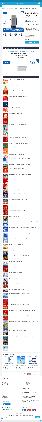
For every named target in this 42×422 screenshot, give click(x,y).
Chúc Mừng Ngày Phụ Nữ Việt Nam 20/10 (16, 244)
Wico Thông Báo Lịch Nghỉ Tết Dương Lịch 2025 (17, 210)
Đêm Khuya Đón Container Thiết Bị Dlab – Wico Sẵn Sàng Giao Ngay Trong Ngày (22, 255)
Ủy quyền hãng (5, 383)
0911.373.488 (32, 396)
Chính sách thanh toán (25, 382)
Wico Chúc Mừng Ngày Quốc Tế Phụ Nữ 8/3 (16, 154)
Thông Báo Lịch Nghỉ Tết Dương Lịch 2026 (16, 113)
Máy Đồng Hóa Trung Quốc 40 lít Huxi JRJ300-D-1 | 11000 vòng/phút (17, 418)
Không (26, 39)
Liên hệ (3, 387)
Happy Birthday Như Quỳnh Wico (14, 278)
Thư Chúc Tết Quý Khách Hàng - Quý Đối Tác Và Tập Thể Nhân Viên (20, 185)
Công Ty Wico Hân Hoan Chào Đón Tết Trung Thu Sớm (18, 289)
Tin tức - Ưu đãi (5, 384)
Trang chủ (4, 379)
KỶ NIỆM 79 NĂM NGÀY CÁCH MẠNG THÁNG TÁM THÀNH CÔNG (20, 315)
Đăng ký (37, 417)
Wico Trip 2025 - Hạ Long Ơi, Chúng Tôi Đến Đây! (17, 124)
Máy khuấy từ (4, 396)
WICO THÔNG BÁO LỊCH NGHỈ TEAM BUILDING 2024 (18, 346)
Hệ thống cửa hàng (36, 0)
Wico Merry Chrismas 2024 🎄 (14, 216)
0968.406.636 (26, 396)
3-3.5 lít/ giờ (27, 35)
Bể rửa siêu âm (4, 393)
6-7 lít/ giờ (32, 35)
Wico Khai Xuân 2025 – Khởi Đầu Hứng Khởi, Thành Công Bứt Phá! (20, 164)
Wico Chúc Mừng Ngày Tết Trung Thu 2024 (16, 283)
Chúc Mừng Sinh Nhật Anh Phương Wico (15, 261)
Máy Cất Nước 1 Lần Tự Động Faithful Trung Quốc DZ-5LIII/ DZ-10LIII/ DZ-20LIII (21, 365)
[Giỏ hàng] (39, 3)
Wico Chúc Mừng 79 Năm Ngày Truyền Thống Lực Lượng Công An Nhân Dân (22, 310)
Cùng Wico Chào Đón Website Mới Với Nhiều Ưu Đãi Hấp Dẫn (19, 293)
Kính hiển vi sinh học (5, 398)
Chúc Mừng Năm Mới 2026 (13, 102)
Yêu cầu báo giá (32, 42)
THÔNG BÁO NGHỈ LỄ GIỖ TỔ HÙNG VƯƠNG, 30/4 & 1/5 (18, 96)
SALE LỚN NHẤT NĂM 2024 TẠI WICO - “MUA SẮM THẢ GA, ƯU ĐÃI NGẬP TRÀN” (23, 233)
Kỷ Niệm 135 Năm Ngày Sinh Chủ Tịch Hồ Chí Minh (17, 137)
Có (28, 39)
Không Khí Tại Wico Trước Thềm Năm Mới (16, 189)
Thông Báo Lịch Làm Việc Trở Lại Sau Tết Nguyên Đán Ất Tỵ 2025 (20, 174)
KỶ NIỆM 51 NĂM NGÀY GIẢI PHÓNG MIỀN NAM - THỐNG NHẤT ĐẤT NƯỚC (22, 90)
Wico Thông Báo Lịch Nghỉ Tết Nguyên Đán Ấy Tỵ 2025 (18, 199)
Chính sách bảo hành (25, 387)
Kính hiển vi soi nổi (5, 400)
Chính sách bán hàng (25, 379)
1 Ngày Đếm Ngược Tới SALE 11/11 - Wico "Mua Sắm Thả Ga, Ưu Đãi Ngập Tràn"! (22, 227)
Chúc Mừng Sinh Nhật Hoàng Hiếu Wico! (15, 272)
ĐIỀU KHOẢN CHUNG (25, 388)
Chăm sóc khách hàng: (27, 0)
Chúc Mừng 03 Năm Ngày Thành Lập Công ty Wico (17, 193)
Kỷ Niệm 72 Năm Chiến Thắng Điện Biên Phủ (16, 79)
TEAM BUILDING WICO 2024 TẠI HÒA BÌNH (16, 341)
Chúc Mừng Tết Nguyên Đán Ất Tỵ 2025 (15, 179)
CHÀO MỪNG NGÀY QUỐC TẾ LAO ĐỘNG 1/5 (16, 85)
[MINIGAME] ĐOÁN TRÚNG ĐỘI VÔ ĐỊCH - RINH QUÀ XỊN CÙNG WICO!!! (21, 336)
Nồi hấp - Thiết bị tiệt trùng (7, 392)
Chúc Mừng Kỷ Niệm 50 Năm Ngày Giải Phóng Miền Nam (18, 143)
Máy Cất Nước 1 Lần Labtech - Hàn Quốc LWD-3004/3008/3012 (33, 365)
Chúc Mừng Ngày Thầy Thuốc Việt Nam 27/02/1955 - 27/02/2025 (20, 158)
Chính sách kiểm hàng (25, 384)
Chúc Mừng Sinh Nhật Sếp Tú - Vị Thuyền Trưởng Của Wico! (19, 238)
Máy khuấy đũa (5, 397)
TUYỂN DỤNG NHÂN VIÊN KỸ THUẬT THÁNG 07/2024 (18, 324)
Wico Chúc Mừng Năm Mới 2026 (14, 107)
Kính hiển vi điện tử (5, 401)
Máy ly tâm (4, 395)
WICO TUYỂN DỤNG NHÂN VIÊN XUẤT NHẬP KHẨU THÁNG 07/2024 (20, 330)
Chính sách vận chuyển (26, 383)
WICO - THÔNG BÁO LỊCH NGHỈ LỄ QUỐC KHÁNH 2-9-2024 (19, 304)
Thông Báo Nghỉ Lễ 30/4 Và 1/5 (14, 148)
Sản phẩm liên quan (8, 354)
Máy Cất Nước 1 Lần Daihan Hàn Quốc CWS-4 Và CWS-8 (8, 365)
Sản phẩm (4, 382)
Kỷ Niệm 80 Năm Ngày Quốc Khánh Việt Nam (16, 168)
